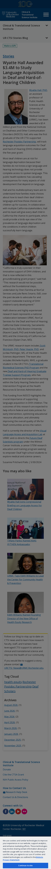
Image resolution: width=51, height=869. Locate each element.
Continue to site (25, 865)
